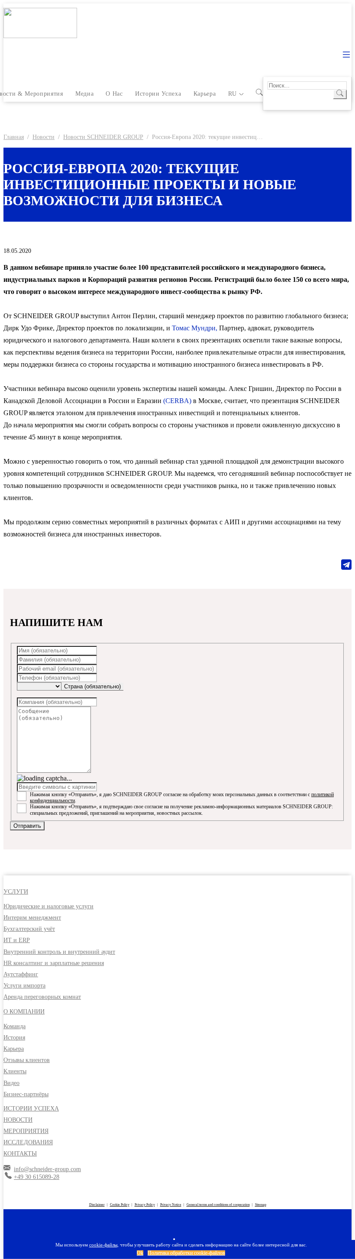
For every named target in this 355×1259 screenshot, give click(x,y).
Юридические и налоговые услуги (48, 906)
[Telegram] (346, 564)
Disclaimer (97, 1205)
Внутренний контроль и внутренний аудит (59, 952)
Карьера (205, 93)
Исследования (28, 1142)
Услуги (15, 891)
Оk (140, 1253)
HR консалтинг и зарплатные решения (53, 963)
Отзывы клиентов (26, 1060)
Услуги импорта (24, 985)
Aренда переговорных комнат (42, 997)
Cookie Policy (119, 1205)
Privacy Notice (170, 1205)
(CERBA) (177, 400)
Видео (11, 1083)
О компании (24, 1011)
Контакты (20, 1153)
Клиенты (14, 1071)
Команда (14, 1026)
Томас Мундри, (194, 328)
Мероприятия (25, 1131)
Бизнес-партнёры (25, 1094)
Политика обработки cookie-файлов (186, 1253)
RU (232, 93)
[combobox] (92, 687)
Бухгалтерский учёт (29, 929)
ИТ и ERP (16, 940)
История (14, 1037)
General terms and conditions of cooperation (218, 1205)
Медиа (84, 93)
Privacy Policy (145, 1205)
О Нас (114, 93)
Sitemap (260, 1205)
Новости (17, 1120)
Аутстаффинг (20, 974)
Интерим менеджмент (32, 917)
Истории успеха (158, 93)
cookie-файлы (103, 1244)
